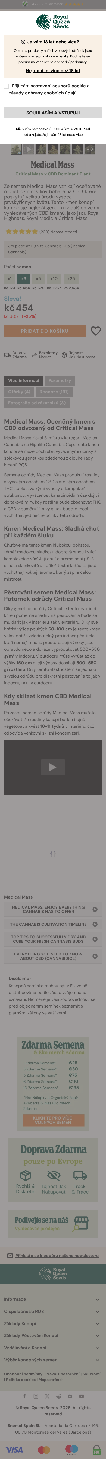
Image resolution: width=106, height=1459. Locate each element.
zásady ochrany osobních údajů (43, 93)
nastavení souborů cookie (58, 86)
